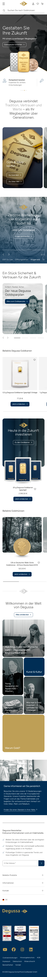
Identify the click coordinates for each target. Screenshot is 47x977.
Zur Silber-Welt (14, 181)
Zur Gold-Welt (14, 175)
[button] (34, 360)
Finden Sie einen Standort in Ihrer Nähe (19, 810)
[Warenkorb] (42, 4)
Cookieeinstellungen (10, 958)
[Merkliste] (37, 4)
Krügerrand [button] (35, 259)
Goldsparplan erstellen (13, 45)
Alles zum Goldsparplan (16, 301)
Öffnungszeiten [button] (21, 259)
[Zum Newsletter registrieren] (41, 863)
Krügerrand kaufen (22, 236)
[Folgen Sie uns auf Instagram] (22, 949)
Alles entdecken (22, 615)
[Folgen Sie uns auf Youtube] (5, 949)
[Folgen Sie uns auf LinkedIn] (30, 949)
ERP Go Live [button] (8, 259)
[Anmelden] (33, 4)
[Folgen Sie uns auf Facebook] (13, 949)
